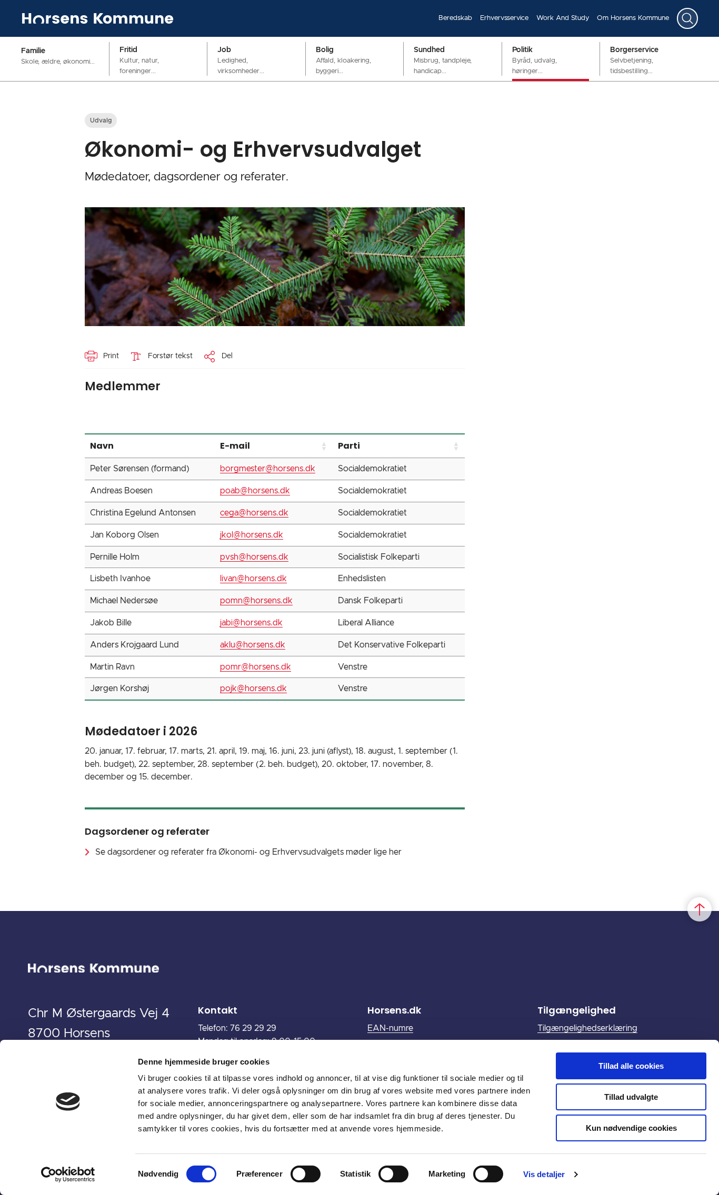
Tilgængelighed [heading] (576, 1010)
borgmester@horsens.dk (267, 468)
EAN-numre (390, 1028)
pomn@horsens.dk (256, 600)
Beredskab (455, 18)
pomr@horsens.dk (255, 667)
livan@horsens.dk (253, 578)
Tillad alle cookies (631, 1065)
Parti (349, 446)
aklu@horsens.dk (252, 645)
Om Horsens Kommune (633, 18)
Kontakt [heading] (217, 1010)
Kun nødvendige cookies (631, 1127)
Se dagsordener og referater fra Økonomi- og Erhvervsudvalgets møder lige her (248, 852)
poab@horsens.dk (255, 491)
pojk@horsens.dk (253, 688)
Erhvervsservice (504, 18)
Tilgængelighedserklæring (587, 1028)
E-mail (235, 446)
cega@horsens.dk (254, 513)
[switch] (306, 1174)
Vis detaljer (544, 1174)
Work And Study (562, 18)
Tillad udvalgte (631, 1096)
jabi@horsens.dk (251, 623)
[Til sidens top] (699, 909)
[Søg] (687, 18)
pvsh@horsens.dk (254, 557)
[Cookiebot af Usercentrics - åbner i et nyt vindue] (68, 1174)
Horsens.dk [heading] (394, 1010)
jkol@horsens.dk (251, 535)
